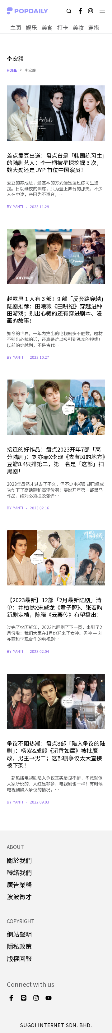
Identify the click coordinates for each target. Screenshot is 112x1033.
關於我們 (19, 860)
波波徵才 (19, 896)
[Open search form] (69, 11)
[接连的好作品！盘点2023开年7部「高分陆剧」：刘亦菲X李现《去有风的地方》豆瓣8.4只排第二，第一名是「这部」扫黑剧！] (56, 407)
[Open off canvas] (102, 11)
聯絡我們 (19, 872)
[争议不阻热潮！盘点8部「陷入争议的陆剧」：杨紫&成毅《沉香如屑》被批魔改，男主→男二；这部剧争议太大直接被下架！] (56, 701)
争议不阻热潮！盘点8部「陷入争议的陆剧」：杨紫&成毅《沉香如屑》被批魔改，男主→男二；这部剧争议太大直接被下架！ (56, 754)
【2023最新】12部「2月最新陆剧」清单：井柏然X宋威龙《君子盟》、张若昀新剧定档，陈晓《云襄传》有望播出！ (54, 607)
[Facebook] (80, 11)
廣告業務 (19, 884)
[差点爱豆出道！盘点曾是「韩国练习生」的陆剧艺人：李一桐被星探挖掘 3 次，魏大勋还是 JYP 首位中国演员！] (56, 113)
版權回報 (19, 958)
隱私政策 (19, 946)
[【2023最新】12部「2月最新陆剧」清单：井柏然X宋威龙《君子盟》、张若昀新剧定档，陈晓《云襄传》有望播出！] (56, 557)
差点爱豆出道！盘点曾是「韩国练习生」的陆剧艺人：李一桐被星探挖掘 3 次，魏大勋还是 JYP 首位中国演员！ (56, 162)
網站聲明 (19, 934)
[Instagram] (90, 11)
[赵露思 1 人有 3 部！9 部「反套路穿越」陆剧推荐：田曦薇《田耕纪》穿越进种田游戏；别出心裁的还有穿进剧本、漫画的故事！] (56, 256)
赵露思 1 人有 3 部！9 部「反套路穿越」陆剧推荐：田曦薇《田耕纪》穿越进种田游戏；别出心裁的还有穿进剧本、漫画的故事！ (55, 309)
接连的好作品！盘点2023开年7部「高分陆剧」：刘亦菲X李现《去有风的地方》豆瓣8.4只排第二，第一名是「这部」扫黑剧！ (56, 460)
